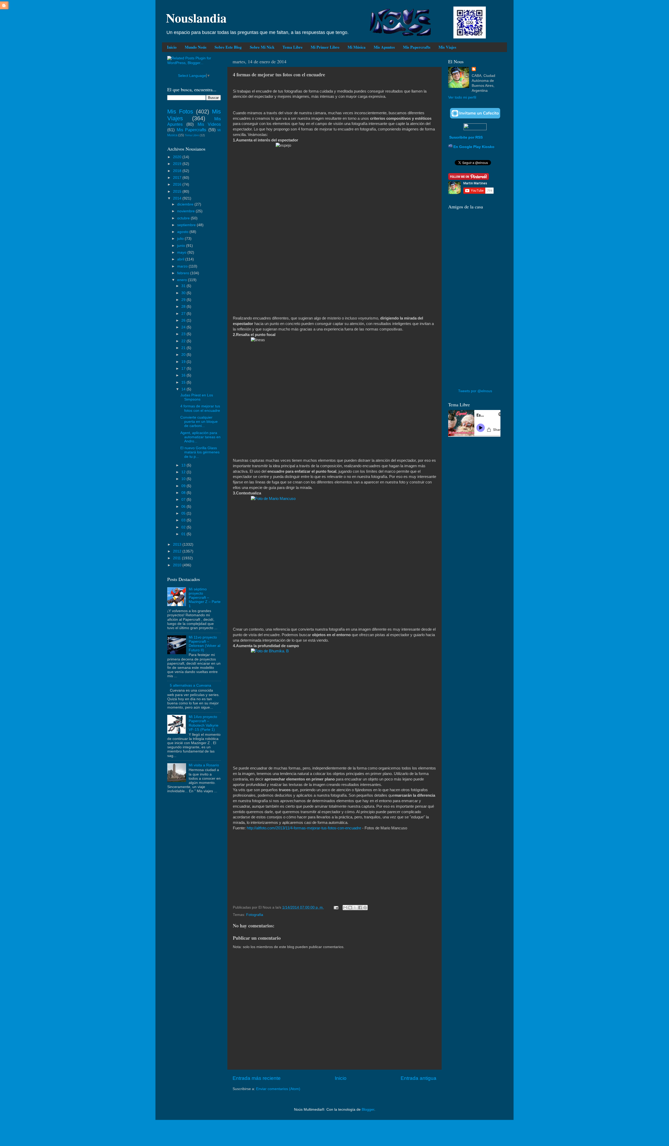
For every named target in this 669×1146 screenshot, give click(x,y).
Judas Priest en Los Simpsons (196, 397)
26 (184, 320)
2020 (177, 157)
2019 (177, 164)
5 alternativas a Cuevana (190, 685)
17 (184, 368)
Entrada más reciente (257, 1078)
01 (184, 534)
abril (181, 259)
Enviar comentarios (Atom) (278, 1089)
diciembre (185, 204)
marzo (183, 266)
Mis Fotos (180, 111)
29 (184, 300)
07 (184, 499)
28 (184, 307)
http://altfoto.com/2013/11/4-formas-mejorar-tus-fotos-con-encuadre (304, 828)
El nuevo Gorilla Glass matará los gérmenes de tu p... (200, 452)
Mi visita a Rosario (204, 765)
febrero (183, 273)
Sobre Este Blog (228, 47)
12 (184, 472)
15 (184, 382)
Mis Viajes (447, 47)
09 (184, 486)
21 (184, 348)
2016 (177, 184)
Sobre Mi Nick (262, 47)
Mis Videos (209, 124)
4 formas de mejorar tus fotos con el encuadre (200, 408)
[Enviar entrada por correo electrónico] (335, 907)
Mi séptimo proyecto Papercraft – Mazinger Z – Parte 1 (205, 597)
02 (184, 527)
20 (184, 355)
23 (184, 334)
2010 (177, 565)
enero (182, 280)
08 (184, 493)
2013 (177, 544)
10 (184, 479)
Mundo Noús (195, 47)
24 (184, 327)
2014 (177, 198)
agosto (183, 232)
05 (184, 513)
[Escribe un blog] (350, 907)
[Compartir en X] (355, 907)
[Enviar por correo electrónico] (345, 907)
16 (184, 375)
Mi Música (357, 47)
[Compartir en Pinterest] (365, 907)
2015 (177, 191)
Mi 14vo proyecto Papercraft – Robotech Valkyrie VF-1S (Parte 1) (203, 723)
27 (184, 314)
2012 (177, 551)
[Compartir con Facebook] (360, 907)
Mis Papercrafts (416, 47)
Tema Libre (292, 47)
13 (184, 465)
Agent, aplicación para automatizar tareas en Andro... (200, 437)
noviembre (186, 211)
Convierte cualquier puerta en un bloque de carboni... (199, 421)
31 (184, 286)
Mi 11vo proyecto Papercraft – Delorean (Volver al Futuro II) (204, 643)
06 (184, 507)
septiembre (187, 225)
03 (184, 520)
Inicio (172, 47)
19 (184, 362)
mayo (182, 252)
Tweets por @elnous (475, 391)
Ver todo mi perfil (462, 97)
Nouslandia (196, 17)
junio (181, 246)
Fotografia (254, 915)
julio (181, 239)
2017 (177, 178)
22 (184, 341)
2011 (177, 558)
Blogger (368, 1109)
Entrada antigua (418, 1078)
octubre (184, 218)
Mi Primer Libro (325, 47)
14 (184, 389)
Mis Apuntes (384, 47)
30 (184, 293)
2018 (177, 171)
